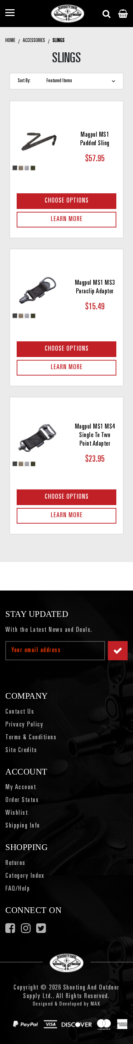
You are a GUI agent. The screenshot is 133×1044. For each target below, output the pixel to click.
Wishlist (16, 813)
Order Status (22, 800)
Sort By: (24, 81)
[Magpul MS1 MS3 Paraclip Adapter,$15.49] (38, 293)
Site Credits (21, 750)
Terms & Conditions (30, 737)
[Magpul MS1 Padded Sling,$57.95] (38, 145)
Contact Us (19, 712)
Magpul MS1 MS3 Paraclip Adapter (95, 287)
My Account (20, 787)
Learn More (67, 219)
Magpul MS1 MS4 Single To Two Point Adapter (95, 436)
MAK (95, 1004)
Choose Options (67, 201)
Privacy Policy (24, 725)
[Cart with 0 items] (123, 13)
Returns (15, 863)
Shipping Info (22, 826)
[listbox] (82, 81)
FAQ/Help (17, 889)
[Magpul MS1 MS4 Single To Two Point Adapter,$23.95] (38, 441)
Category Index (24, 876)
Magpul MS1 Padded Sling (95, 139)
